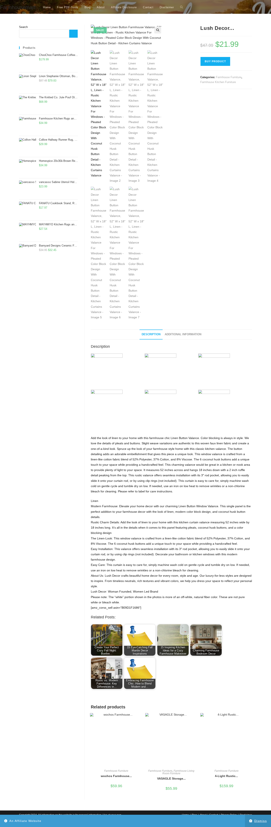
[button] (157, 30)
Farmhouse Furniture (228, 77)
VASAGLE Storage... (171, 778)
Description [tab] (151, 334)
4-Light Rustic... (226, 776)
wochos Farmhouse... (116, 776)
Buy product (215, 61)
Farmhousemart (18, 7)
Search (23, 27)
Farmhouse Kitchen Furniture (218, 82)
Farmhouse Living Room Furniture (178, 772)
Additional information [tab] (183, 334)
